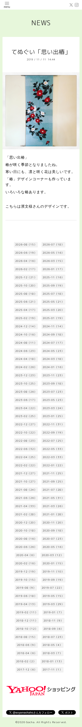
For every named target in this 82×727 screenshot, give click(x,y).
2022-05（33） (53, 449)
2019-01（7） (53, 612)
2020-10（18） (26, 530)
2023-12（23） (26, 375)
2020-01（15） (53, 563)
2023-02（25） (26, 416)
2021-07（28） (53, 490)
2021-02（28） (26, 514)
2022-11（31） (53, 424)
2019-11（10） (53, 571)
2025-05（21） (53, 302)
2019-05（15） (53, 596)
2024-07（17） (53, 343)
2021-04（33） (26, 506)
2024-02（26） (26, 367)
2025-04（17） (26, 310)
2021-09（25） (53, 481)
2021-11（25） (53, 473)
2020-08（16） (26, 539)
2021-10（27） (26, 481)
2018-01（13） (52, 661)
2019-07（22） (52, 588)
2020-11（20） (53, 522)
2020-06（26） (26, 547)
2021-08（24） (26, 490)
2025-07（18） (53, 294)
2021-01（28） (53, 514)
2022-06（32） (26, 449)
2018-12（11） (27, 620)
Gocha (30, 722)
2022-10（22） (26, 432)
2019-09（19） (53, 580)
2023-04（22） (26, 408)
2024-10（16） (26, 334)
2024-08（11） (26, 343)
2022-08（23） (26, 441)
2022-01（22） (53, 465)
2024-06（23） (26, 351)
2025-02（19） (26, 318)
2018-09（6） (53, 629)
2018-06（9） (27, 645)
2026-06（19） (26, 253)
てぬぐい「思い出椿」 (41, 52)
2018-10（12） (27, 629)
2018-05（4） (52, 645)
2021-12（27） (26, 473)
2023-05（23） (53, 400)
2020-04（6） (26, 555)
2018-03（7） (52, 653)
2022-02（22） (26, 465)
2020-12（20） (26, 522)
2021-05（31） (53, 498)
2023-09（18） (53, 383)
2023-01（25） (53, 416)
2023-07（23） (53, 392)
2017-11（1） (52, 669)
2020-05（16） (53, 547)
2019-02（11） (27, 612)
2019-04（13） (26, 604)
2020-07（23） (53, 539)
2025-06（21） (26, 302)
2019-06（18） (26, 596)
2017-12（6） (27, 669)
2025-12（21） (26, 277)
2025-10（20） (26, 285)
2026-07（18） (53, 244)
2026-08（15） (26, 244)
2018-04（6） (27, 653)
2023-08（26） (26, 392)
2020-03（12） (52, 555)
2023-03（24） (53, 408)
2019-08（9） (26, 588)
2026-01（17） (53, 269)
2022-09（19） (53, 432)
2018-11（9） (53, 620)
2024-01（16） (53, 367)
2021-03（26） (53, 506)
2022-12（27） (26, 424)
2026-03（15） (53, 261)
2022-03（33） (53, 457)
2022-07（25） (53, 441)
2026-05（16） (53, 253)
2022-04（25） (26, 457)
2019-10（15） (26, 580)
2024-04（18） (26, 359)
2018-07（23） (53, 637)
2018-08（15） (26, 637)
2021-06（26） (26, 498)
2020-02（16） (26, 563)
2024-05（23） (53, 351)
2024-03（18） (53, 359)
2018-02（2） (26, 661)
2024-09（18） (53, 334)
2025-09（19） (53, 285)
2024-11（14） (53, 326)
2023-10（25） (26, 383)
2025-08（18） (26, 294)
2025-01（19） (53, 318)
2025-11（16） (53, 277)
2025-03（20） (53, 310)
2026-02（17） (26, 269)
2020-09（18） (53, 530)
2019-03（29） (53, 604)
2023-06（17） (26, 400)
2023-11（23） (53, 375)
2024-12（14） (26, 326)
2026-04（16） (26, 261)
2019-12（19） (26, 571)
